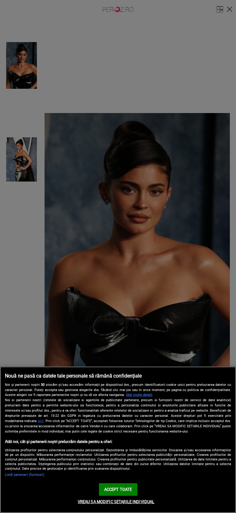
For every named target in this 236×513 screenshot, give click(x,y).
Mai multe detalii (139, 394)
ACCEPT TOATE (118, 489)
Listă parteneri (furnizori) (24, 474)
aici (41, 420)
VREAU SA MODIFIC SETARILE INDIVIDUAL (116, 501)
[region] (118, 439)
